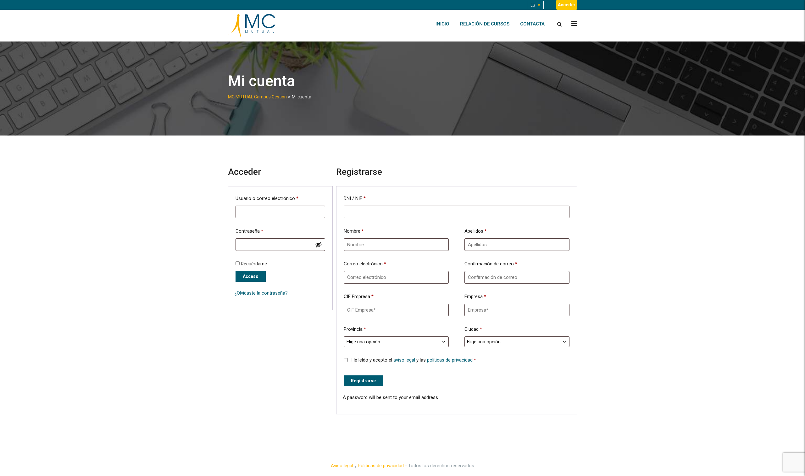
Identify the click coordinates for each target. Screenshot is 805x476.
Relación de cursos (484, 24)
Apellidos (475, 231)
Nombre (354, 231)
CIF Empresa (359, 296)
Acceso (250, 276)
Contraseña (249, 231)
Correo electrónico (365, 264)
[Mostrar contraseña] (318, 244)
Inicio (442, 24)
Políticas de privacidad (381, 465)
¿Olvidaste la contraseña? (261, 293)
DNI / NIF (355, 198)
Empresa (475, 296)
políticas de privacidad (450, 360)
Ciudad (473, 329)
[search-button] (559, 24)
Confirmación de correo (490, 264)
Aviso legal (342, 465)
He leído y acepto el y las (413, 360)
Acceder (566, 4)
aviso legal (404, 360)
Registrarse (363, 380)
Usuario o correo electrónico (267, 198)
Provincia (355, 329)
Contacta (532, 24)
